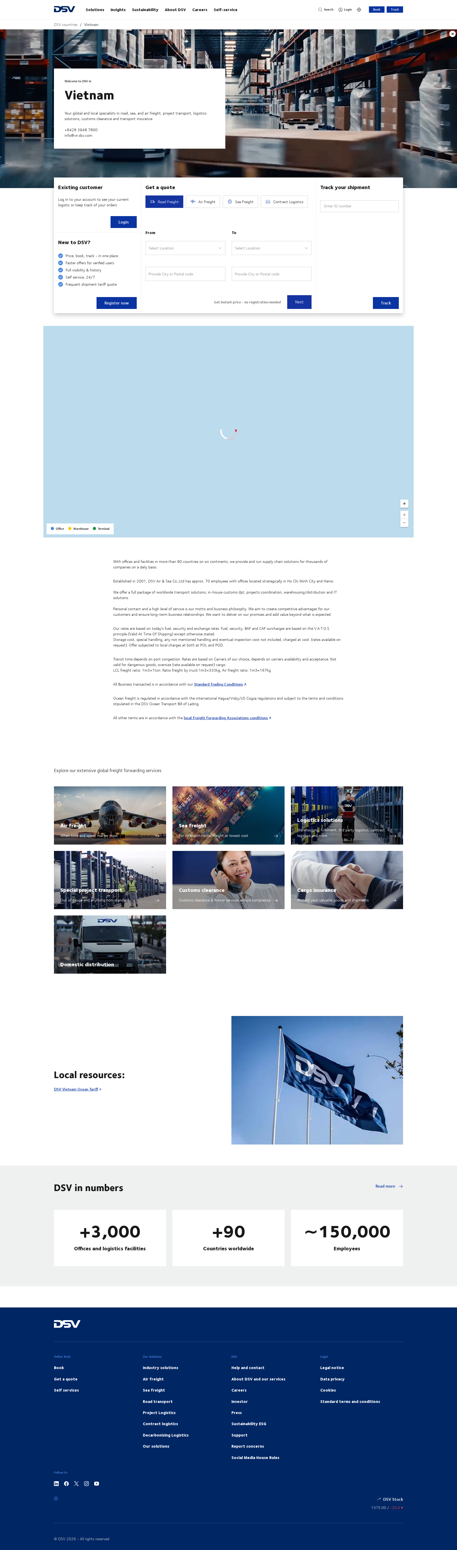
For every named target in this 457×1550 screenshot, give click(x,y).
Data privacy (332, 1379)
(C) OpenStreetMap (390, 531)
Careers (199, 9)
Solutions (95, 9)
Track (395, 9)
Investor (239, 1401)
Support (239, 1435)
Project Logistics (159, 1412)
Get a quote (65, 1379)
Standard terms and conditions (350, 1401)
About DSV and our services (258, 1379)
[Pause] (452, 34)
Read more (386, 1186)
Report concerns (247, 1446)
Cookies (328, 1390)
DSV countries (65, 24)
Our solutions (156, 1446)
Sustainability (145, 9)
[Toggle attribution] (408, 531)
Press (236, 1412)
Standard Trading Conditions (218, 684)
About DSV (175, 9)
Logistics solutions (320, 819)
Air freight (73, 825)
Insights (118, 9)
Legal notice (332, 1367)
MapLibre (366, 531)
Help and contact (247, 1367)
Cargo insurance (316, 890)
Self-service (225, 9)
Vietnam (91, 24)
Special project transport (91, 890)
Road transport (158, 1401)
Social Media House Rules (255, 1457)
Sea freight (193, 825)
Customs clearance (202, 890)
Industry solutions (160, 1367)
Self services (66, 1390)
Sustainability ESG (248, 1423)
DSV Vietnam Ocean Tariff (76, 1089)
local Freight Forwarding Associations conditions (226, 718)
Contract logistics (160, 1423)
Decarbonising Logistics (166, 1435)
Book (376, 9)
